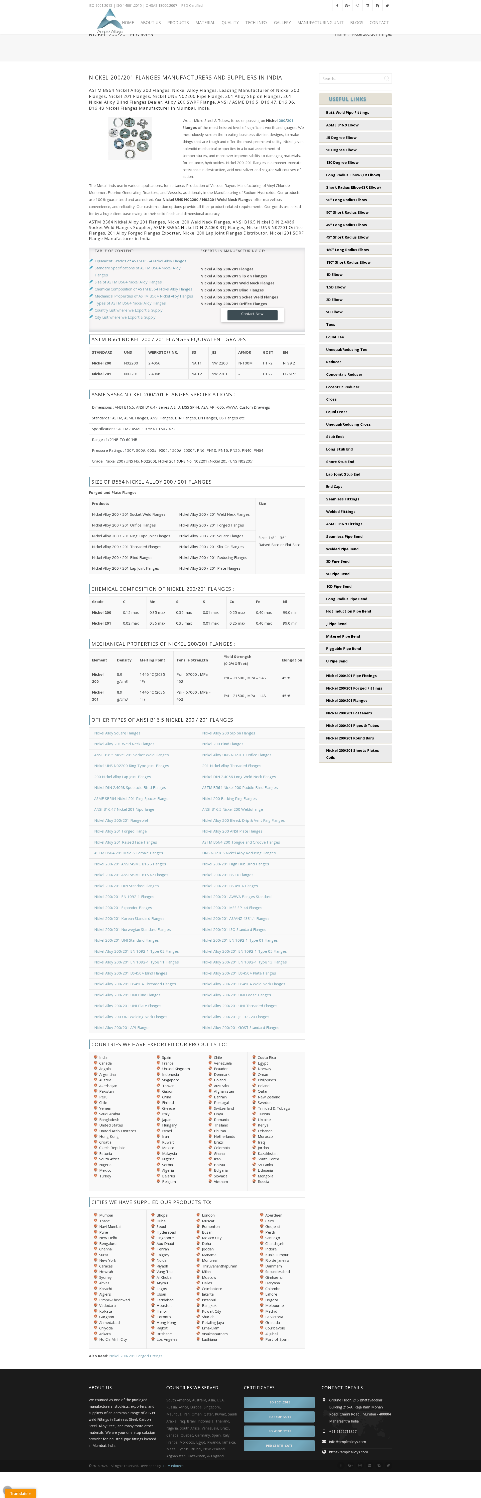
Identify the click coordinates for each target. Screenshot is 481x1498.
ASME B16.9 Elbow (342, 124)
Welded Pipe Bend (342, 548)
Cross (331, 399)
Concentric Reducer (344, 374)
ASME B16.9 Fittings (344, 523)
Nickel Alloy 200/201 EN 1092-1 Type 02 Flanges (136, 951)
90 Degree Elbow (341, 149)
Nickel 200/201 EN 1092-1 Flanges (124, 896)
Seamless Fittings (342, 498)
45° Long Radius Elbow (346, 224)
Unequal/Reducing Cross (348, 424)
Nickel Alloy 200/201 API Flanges (122, 1027)
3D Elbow (334, 299)
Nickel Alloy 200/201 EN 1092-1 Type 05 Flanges (244, 951)
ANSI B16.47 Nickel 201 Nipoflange (124, 809)
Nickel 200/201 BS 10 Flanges (228, 874)
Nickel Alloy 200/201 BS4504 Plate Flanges (239, 973)
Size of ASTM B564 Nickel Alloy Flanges (128, 281)
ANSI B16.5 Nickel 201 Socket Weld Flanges (131, 754)
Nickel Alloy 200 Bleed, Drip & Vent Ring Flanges (243, 820)
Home (340, 34)
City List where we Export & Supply (125, 317)
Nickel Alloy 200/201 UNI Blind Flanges (127, 994)
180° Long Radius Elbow (347, 249)
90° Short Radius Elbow (347, 212)
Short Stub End (340, 461)
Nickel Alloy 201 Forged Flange (120, 831)
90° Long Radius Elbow (346, 199)
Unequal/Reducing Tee (346, 349)
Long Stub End (339, 449)
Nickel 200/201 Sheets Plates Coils (352, 754)
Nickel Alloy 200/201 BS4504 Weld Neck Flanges (243, 983)
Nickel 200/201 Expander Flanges (123, 907)
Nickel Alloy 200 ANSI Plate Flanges (232, 831)
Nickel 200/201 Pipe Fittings (351, 675)
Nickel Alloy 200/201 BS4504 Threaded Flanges (135, 983)
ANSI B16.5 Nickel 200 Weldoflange (232, 809)
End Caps (334, 486)
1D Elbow (334, 274)
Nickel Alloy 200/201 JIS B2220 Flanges (235, 1016)
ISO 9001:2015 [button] (279, 1402)
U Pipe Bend (336, 660)
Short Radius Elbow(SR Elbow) (353, 187)
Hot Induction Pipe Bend (348, 611)
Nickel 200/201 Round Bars (350, 737)
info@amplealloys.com (347, 1441)
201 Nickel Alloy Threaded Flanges (231, 765)
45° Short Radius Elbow (347, 237)
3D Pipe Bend (337, 561)
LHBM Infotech (173, 1465)
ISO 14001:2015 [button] (279, 1417)
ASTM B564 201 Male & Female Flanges (128, 852)
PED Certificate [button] (279, 1446)
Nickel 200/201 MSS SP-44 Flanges (232, 907)
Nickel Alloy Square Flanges (117, 732)
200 (282, 120)
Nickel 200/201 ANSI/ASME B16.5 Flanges (130, 863)
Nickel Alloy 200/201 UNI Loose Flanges (236, 994)
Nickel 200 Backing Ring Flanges (229, 798)
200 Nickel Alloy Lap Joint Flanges (122, 776)
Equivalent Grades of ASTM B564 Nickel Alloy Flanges (140, 260)
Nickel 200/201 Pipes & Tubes (352, 725)
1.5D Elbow (335, 286)
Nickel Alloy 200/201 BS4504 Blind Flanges (130, 973)
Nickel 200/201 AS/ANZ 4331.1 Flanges (236, 918)
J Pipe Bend (336, 623)
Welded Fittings (340, 511)
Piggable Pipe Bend (343, 648)
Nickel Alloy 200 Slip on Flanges (228, 732)
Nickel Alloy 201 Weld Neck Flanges (124, 743)
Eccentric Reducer (342, 386)
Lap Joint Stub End (343, 474)
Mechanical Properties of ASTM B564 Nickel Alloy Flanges (144, 295)
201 (290, 120)
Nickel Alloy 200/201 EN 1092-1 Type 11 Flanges (136, 961)
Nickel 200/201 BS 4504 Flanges (230, 885)
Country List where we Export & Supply (129, 310)
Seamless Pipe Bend (344, 536)
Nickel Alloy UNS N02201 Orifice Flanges (237, 754)
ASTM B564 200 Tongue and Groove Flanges (241, 842)
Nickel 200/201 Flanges (347, 700)
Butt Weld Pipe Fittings (347, 112)
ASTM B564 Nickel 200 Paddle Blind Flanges (240, 787)
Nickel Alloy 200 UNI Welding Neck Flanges (130, 1016)
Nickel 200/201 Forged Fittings (136, 1355)
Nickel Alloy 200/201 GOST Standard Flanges (240, 1027)
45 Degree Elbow (341, 137)
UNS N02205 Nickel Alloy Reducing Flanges (239, 852)
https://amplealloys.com (348, 1452)
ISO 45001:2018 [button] (279, 1431)
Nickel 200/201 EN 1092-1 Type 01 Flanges (240, 940)
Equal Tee (335, 336)
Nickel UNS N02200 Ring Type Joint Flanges (131, 765)
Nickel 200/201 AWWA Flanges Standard (237, 896)
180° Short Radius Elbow (348, 262)
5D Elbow (334, 311)
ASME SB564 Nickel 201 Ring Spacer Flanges (132, 798)
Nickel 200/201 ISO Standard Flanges (234, 929)
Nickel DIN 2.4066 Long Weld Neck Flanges (239, 776)
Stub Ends (335, 436)
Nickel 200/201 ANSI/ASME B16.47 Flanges (131, 874)
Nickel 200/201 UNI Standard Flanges (126, 940)
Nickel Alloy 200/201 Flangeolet (121, 820)
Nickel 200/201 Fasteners (349, 712)
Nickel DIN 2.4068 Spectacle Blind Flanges (130, 787)
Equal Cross (336, 411)
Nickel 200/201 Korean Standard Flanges (129, 918)
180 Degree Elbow (342, 162)
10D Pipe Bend (338, 586)
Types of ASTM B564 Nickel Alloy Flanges (130, 303)
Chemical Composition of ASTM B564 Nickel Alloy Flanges (143, 288)
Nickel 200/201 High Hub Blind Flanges (235, 863)
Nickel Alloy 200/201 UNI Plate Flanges (127, 1005)
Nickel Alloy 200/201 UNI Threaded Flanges (239, 1005)
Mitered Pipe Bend (343, 636)
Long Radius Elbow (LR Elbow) (353, 174)
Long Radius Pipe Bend (346, 598)
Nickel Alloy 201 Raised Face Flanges (125, 842)
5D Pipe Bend (337, 573)
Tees (330, 324)
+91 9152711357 (342, 1431)
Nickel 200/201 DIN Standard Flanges (126, 885)
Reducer (333, 361)
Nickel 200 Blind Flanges (223, 743)
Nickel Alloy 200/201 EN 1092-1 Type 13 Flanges (244, 961)
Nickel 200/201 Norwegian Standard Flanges (132, 929)
